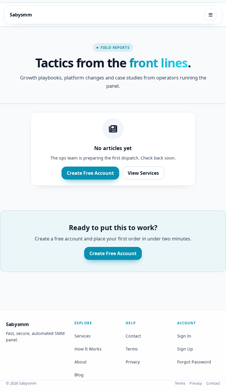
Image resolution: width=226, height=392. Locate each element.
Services (82, 336)
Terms (132, 349)
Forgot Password (194, 362)
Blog (79, 375)
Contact (133, 336)
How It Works (88, 349)
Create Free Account (90, 173)
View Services (143, 173)
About (80, 362)
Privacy (133, 362)
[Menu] (210, 15)
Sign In (184, 336)
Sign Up (185, 349)
